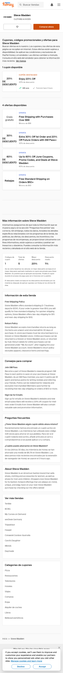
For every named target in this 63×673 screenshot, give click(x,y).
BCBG (8, 509)
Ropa (7, 602)
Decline (21, 666)
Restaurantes (11, 575)
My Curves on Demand (15, 514)
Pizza (7, 570)
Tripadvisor (10, 524)
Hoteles (8, 586)
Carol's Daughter (12, 540)
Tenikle (8, 503)
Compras (9, 596)
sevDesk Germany (13, 519)
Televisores (10, 581)
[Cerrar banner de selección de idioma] (59, 647)
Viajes (7, 591)
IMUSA (8, 545)
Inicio (4, 638)
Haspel (8, 530)
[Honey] (8, 4)
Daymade (9, 551)
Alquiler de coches (13, 607)
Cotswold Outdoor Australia (17, 535)
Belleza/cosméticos (14, 618)
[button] (59, 4)
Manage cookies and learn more (26, 661)
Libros (8, 612)
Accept (42, 666)
